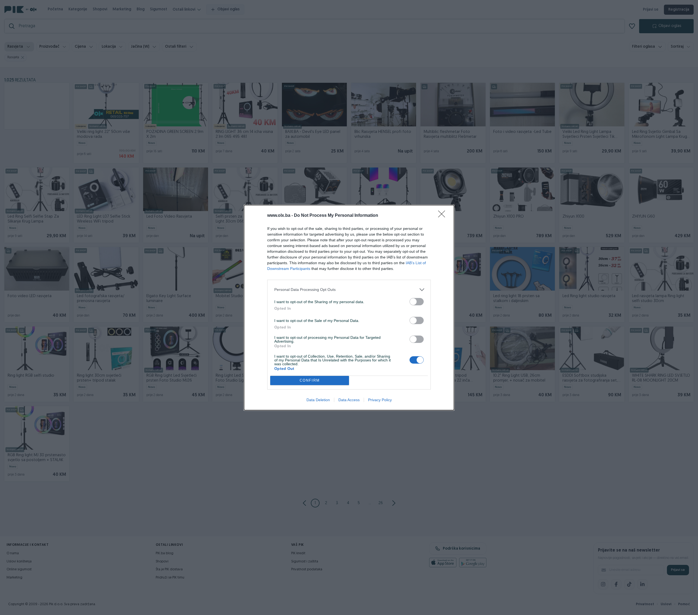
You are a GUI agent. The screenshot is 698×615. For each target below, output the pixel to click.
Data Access (349, 400)
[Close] (443, 216)
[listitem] (349, 290)
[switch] (417, 301)
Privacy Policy (380, 400)
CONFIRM (310, 380)
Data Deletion (318, 400)
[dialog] (349, 307)
